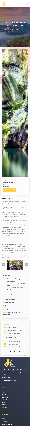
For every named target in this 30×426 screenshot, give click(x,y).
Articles (4, 404)
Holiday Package (6, 399)
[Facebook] (10, 351)
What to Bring (9, 302)
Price (6, 309)
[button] (27, 3)
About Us (4, 394)
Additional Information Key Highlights (13, 313)
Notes (7, 306)
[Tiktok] (15, 351)
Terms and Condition (7, 424)
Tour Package (5, 397)
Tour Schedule (10, 299)
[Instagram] (19, 351)
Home (3, 392)
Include (7, 276)
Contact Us (4, 407)
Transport (4, 402)
